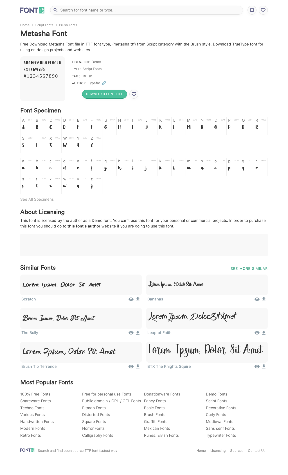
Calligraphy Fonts (97, 435)
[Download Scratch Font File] (138, 300)
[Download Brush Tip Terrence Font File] (138, 368)
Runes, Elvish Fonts (161, 435)
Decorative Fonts (221, 408)
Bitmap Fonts (94, 408)
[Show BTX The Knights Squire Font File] (257, 368)
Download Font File (104, 94)
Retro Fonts (30, 435)
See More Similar (249, 268)
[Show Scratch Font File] (131, 300)
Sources (236, 450)
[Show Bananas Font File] (257, 300)
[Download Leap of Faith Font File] (264, 334)
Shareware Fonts (35, 401)
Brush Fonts (68, 25)
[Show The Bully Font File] (131, 334)
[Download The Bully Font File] (138, 334)
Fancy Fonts (155, 401)
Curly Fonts (216, 414)
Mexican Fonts (157, 428)
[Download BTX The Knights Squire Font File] (264, 368)
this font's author (84, 226)
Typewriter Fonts (221, 435)
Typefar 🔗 (97, 83)
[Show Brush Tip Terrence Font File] (131, 368)
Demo (96, 62)
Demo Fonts (216, 394)
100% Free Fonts (35, 394)
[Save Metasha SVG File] (133, 94)
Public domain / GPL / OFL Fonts (111, 401)
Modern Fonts (32, 428)
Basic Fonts (154, 408)
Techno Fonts (32, 408)
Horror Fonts (93, 428)
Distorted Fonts (96, 414)
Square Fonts (94, 421)
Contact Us (257, 450)
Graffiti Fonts (155, 421)
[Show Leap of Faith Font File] (257, 334)
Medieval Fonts (219, 421)
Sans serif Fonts (220, 428)
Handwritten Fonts (37, 421)
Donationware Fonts (162, 394)
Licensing (218, 450)
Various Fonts (32, 414)
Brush (87, 76)
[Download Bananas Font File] (264, 300)
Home (24, 25)
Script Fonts (44, 25)
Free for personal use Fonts (107, 394)
